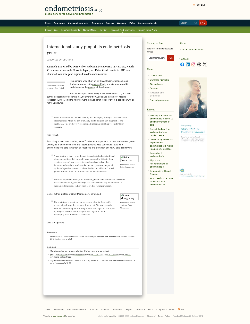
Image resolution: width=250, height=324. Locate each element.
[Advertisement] (93, 284)
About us (94, 309)
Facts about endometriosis (157, 154)
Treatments (97, 23)
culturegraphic (110, 315)
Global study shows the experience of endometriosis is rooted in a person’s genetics (161, 144)
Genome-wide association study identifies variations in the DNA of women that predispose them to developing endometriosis (90, 255)
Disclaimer (151, 315)
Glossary (121, 23)
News (48, 23)
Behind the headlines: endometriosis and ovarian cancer (160, 132)
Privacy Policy (164, 315)
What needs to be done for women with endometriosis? (161, 181)
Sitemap (105, 309)
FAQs (132, 23)
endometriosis (99, 83)
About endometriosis (78, 23)
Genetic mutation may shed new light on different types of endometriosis (80, 250)
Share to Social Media (193, 49)
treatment (98, 179)
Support (110, 23)
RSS (182, 309)
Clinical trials (51, 29)
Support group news (147, 29)
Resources (59, 23)
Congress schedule (147, 23)
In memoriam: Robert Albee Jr (160, 172)
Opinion (103, 29)
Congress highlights (70, 29)
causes (91, 87)
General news (89, 29)
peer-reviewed (59, 315)
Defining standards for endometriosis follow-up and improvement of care (161, 120)
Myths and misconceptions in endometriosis (159, 163)
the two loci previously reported (98, 165)
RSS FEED (200, 4)
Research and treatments (123, 29)
